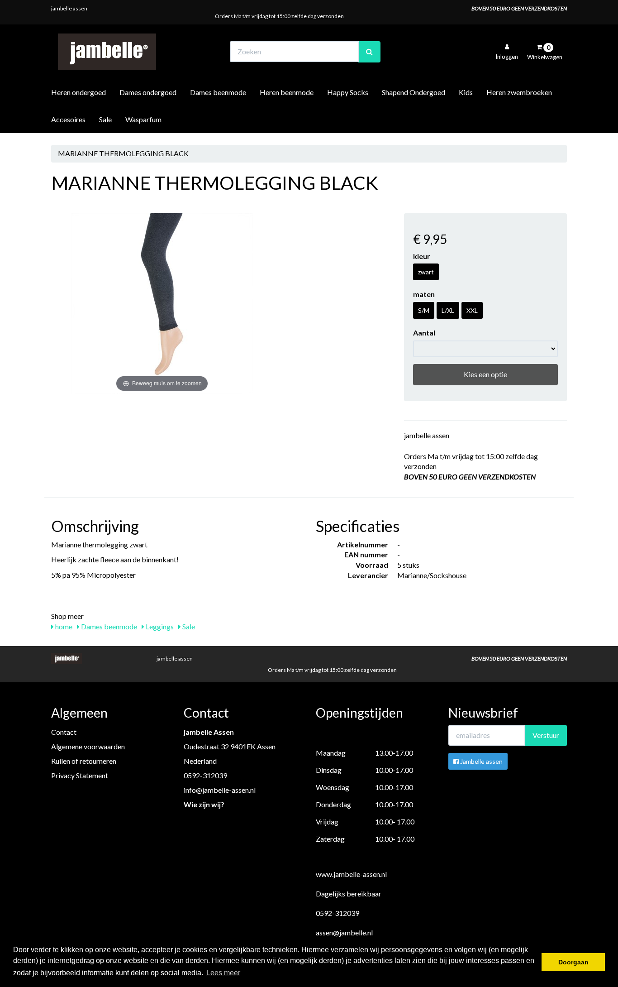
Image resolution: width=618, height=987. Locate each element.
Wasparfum (143, 119)
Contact (63, 732)
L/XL (448, 310)
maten (424, 294)
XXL (472, 310)
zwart (426, 272)
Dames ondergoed (147, 92)
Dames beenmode (218, 92)
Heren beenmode (287, 92)
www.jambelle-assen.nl (351, 874)
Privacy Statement (79, 775)
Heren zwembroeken (519, 92)
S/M (423, 310)
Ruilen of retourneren (83, 761)
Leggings (159, 626)
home (63, 626)
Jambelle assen (481, 761)
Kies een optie (485, 374)
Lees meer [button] (223, 973)
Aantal (424, 332)
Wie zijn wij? (204, 804)
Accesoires (68, 119)
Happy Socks (347, 92)
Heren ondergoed (78, 92)
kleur (421, 256)
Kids (466, 92)
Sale (105, 119)
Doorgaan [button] (573, 962)
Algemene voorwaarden (88, 746)
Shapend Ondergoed (413, 92)
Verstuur (545, 735)
